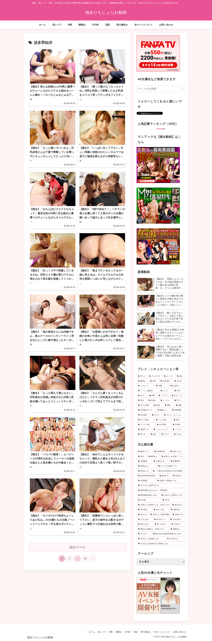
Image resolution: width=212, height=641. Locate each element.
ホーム (92, 632)
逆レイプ (102, 632)
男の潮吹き (146, 632)
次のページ (77, 547)
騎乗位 (119, 632)
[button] (182, 89)
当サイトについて (162, 632)
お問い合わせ (179, 632)
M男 (111, 632)
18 (85, 558)
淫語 (136, 632)
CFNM (128, 632)
